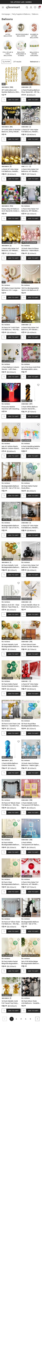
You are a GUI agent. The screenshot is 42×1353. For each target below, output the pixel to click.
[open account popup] (31, 7)
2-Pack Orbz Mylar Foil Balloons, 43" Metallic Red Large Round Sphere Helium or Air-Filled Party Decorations (30, 883)
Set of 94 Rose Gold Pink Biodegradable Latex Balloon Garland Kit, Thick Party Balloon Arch (30, 368)
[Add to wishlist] (18, 68)
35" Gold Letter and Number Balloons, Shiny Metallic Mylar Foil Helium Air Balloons (11, 91)
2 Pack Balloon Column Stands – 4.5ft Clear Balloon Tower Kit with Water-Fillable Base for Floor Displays (10, 368)
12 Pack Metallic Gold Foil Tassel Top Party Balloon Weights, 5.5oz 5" (11, 1002)
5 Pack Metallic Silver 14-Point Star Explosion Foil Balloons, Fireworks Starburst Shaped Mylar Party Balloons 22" (30, 606)
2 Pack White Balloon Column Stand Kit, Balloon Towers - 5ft (29, 408)
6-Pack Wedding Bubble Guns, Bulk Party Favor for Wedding (30, 447)
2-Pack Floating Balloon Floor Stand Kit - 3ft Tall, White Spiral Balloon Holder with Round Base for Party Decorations (30, 91)
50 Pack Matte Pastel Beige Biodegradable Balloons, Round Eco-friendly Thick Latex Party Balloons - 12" (10, 963)
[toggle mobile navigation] (3, 7)
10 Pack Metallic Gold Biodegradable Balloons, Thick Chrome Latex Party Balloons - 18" (11, 646)
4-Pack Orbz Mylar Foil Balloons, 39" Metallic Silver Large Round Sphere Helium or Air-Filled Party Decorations (30, 210)
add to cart (13, 99)
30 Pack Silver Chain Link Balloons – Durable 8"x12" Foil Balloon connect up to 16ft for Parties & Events (30, 1002)
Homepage (6, 14)
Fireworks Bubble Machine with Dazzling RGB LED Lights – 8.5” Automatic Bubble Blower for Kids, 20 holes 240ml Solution (11, 408)
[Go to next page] (37, 1019)
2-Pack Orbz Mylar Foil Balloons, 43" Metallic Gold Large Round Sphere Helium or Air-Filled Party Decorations (11, 250)
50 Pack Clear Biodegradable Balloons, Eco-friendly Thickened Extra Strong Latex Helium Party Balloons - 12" (11, 883)
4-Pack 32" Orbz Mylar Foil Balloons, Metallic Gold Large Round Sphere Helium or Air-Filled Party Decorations (11, 170)
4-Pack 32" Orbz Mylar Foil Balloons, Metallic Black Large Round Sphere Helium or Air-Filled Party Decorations (30, 527)
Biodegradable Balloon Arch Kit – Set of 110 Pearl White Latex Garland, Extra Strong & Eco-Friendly (11, 527)
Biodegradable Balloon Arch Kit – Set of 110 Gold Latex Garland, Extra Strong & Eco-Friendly (11, 487)
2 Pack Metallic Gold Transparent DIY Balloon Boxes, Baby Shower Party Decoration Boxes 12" (30, 804)
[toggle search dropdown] (27, 7)
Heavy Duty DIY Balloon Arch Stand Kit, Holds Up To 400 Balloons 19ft (11, 210)
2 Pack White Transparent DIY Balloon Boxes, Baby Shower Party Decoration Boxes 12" (30, 844)
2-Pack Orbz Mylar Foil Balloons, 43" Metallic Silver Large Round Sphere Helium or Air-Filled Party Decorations (30, 170)
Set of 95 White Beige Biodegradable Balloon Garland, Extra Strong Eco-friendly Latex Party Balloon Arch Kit (30, 963)
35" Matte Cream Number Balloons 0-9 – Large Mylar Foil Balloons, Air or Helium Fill (11, 289)
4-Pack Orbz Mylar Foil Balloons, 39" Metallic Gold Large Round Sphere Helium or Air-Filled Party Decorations (30, 329)
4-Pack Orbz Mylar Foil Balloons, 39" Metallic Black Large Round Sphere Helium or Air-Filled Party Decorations (30, 566)
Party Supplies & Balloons (21, 14)
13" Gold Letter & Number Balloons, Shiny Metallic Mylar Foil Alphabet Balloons (11, 131)
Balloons (35, 14)
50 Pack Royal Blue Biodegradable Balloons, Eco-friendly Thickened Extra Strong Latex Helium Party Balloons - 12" (30, 725)
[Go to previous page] (5, 1019)
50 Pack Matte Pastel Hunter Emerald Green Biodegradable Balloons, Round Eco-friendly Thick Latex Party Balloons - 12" (11, 685)
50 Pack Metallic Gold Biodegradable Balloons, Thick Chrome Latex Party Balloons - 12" (11, 566)
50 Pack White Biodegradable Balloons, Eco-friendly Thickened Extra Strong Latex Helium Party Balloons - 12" (11, 844)
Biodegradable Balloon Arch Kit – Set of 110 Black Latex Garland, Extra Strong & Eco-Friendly (30, 923)
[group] (21, 2)
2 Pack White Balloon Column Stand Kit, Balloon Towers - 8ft (10, 764)
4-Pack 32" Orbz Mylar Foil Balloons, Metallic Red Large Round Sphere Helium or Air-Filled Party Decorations (30, 685)
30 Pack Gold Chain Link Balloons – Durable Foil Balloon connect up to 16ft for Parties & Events (11, 725)
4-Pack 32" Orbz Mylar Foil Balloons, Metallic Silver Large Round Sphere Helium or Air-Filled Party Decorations (30, 131)
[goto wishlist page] (35, 7)
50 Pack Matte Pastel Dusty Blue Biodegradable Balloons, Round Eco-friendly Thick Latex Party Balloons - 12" (30, 487)
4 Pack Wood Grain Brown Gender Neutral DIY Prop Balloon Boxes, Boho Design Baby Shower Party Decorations (30, 646)
